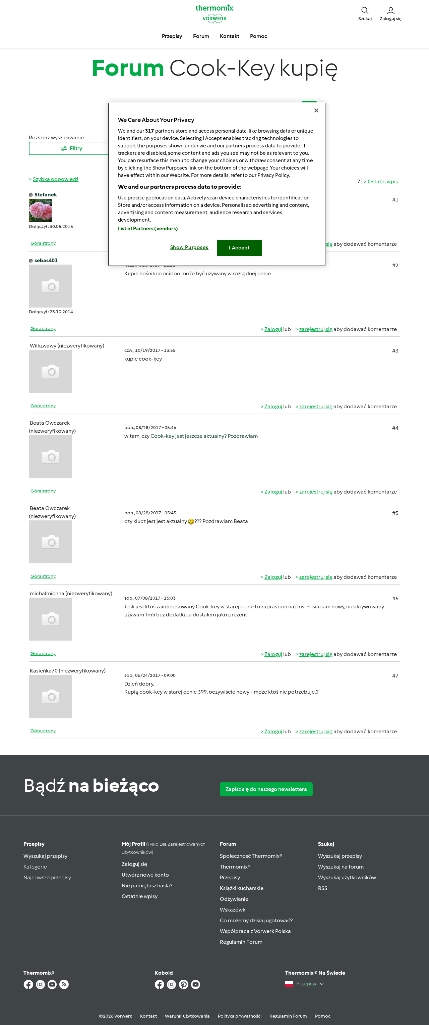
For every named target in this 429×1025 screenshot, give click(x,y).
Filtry (76, 148)
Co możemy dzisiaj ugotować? (256, 920)
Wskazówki (233, 909)
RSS (322, 888)
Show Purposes (189, 247)
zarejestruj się (315, 329)
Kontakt (148, 1016)
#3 (395, 350)
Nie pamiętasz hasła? (147, 885)
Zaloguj (273, 329)
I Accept (239, 248)
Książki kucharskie (241, 888)
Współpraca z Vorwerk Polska (255, 931)
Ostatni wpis (383, 181)
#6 (395, 598)
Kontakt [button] (229, 36)
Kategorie (35, 867)
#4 (395, 428)
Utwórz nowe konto (145, 875)
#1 (395, 199)
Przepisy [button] (172, 36)
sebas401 (46, 260)
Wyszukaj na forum (341, 867)
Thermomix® (235, 867)
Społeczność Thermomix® (251, 856)
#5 (395, 513)
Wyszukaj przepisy (45, 856)
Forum (228, 844)
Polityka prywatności (239, 1016)
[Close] (316, 110)
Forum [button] (201, 36)
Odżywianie (234, 899)
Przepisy (34, 844)
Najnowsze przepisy (47, 877)
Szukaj (326, 844)
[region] (217, 184)
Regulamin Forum (241, 942)
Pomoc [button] (258, 36)
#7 (395, 675)
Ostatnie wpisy (140, 896)
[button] (365, 13)
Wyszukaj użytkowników (347, 877)
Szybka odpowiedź (55, 179)
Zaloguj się (134, 864)
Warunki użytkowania (187, 1016)
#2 (395, 265)
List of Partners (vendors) (148, 229)
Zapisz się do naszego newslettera (266, 789)
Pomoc (322, 1016)
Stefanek (46, 194)
